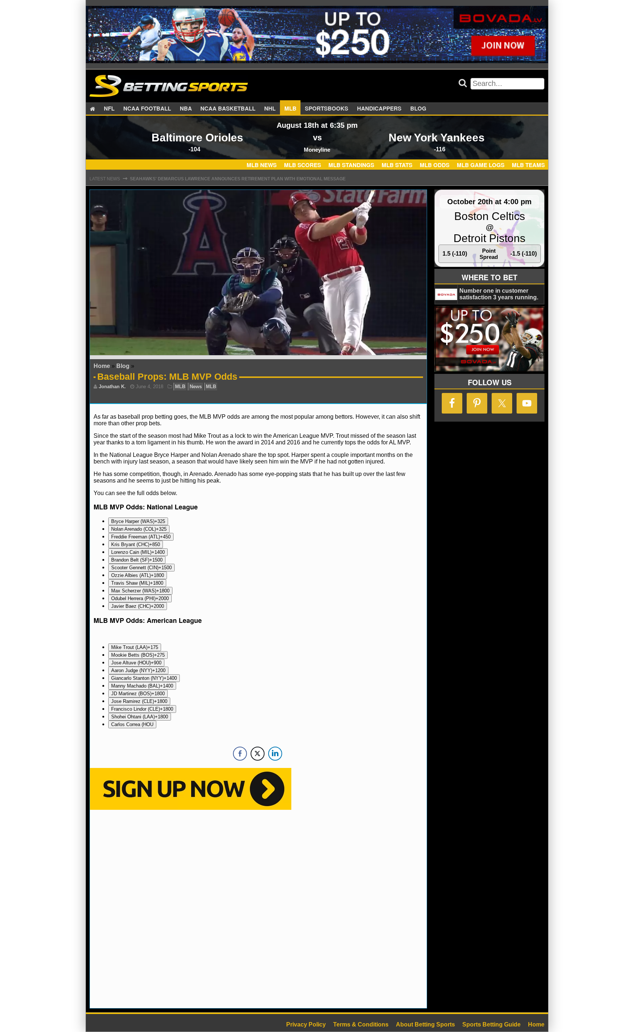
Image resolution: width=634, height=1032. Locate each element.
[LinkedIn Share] (275, 754)
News (196, 386)
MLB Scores (302, 165)
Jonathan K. (112, 386)
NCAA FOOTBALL (147, 109)
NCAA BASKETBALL (227, 109)
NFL (109, 109)
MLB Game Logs (480, 165)
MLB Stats (397, 165)
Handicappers (379, 109)
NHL (270, 109)
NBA (186, 109)
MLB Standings (351, 165)
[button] (138, 521)
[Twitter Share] (258, 754)
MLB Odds (434, 165)
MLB (290, 109)
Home (102, 366)
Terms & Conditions (361, 1024)
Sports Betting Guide (491, 1024)
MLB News (262, 165)
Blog (418, 109)
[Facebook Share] (240, 754)
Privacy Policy (306, 1024)
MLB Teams (528, 165)
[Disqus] (258, 908)
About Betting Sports (425, 1024)
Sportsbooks (326, 109)
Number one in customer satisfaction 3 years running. (498, 294)
